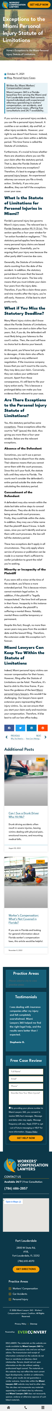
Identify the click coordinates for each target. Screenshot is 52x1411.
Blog (9, 78)
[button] (9, 728)
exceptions (10, 427)
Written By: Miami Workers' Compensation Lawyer (20, 86)
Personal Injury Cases (24, 78)
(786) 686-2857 (16, 1188)
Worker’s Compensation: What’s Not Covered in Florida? (24, 919)
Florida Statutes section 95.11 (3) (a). (23, 229)
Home (9, 50)
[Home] (8, 1408)
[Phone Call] (25, 1408)
